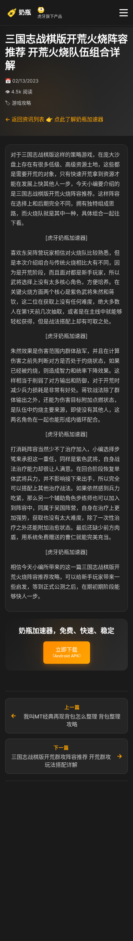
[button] (66, 652)
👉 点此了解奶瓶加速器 (74, 119)
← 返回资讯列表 (24, 119)
